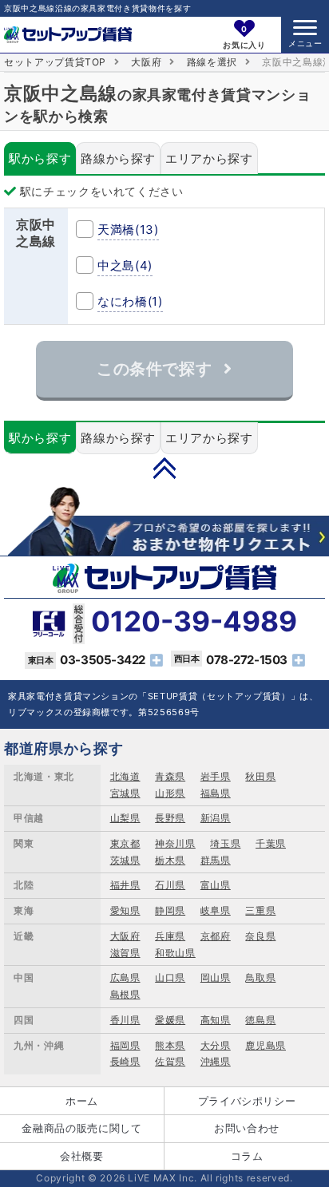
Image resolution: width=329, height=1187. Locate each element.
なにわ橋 (130, 301)
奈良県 (260, 936)
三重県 (260, 910)
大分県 (215, 1045)
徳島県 (260, 1020)
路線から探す (118, 158)
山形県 (170, 793)
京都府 (215, 936)
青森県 (170, 776)
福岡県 (125, 1045)
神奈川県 (175, 843)
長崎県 (125, 1061)
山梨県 (125, 818)
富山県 (215, 885)
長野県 (170, 818)
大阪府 (146, 62)
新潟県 (215, 818)
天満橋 (128, 229)
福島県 (215, 793)
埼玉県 (225, 843)
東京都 (125, 843)
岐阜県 (215, 910)
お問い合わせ (246, 1128)
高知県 (215, 1020)
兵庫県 (170, 936)
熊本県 (170, 1045)
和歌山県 (175, 953)
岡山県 (215, 977)
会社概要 (82, 1155)
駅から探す (40, 158)
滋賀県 (125, 953)
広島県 (125, 977)
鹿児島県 (265, 1045)
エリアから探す (209, 158)
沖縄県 (215, 1061)
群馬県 (215, 860)
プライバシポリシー (247, 1100)
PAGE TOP (164, 468)
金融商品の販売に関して (81, 1128)
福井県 (125, 885)
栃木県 (170, 860)
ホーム (81, 1100)
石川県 (170, 885)
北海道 (125, 776)
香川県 (125, 1020)
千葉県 (271, 843)
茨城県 (125, 860)
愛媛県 (170, 1020)
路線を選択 (212, 62)
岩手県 (215, 776)
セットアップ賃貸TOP (55, 62)
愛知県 (125, 910)
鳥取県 (260, 977)
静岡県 (170, 910)
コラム (247, 1155)
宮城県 (125, 793)
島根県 (125, 994)
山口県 (170, 977)
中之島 (125, 265)
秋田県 (260, 776)
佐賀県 (170, 1061)
